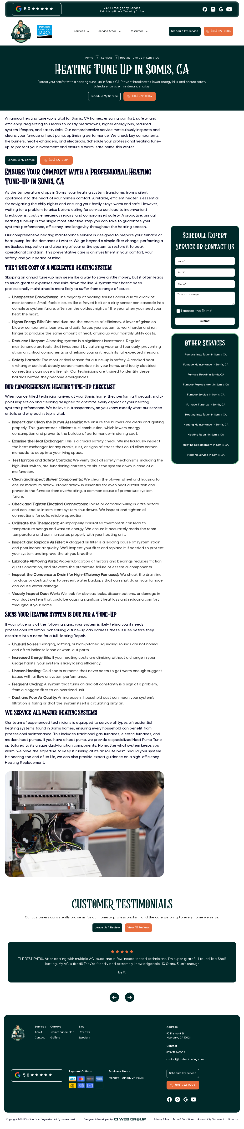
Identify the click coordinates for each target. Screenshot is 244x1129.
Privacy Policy (161, 1119)
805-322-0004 (176, 1052)
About (38, 1032)
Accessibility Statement (211, 1119)
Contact (40, 1037)
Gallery (55, 1037)
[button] (81, 31)
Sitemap (233, 1119)
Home (89, 57)
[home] (32, 31)
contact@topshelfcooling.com (185, 1059)
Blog (81, 1026)
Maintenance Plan (62, 1032)
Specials (84, 1037)
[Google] (221, 9)
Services (106, 57)
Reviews (84, 1032)
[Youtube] (229, 9)
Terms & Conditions (183, 1119)
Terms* (207, 311)
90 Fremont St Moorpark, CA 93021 (179, 1035)
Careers (56, 1026)
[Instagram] (213, 9)
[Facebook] (205, 9)
